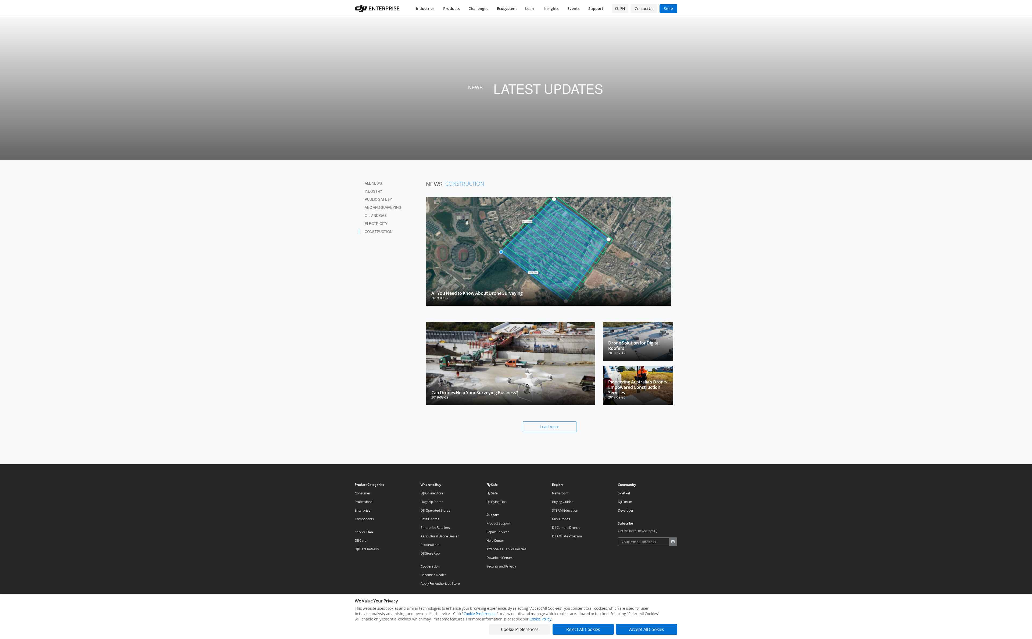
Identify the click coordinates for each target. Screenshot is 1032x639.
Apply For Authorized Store (440, 583)
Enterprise (362, 510)
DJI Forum (625, 502)
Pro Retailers (430, 545)
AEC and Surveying (383, 207)
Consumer (362, 493)
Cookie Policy (540, 619)
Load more (549, 426)
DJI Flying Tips (496, 502)
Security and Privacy (501, 566)
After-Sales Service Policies (506, 549)
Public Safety (378, 199)
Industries (425, 8)
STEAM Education (565, 510)
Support (595, 8)
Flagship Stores (432, 502)
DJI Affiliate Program (567, 536)
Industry (373, 191)
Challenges (478, 8)
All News (373, 183)
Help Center (495, 540)
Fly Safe (492, 493)
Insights (551, 8)
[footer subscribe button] (673, 541)
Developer (625, 510)
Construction (378, 231)
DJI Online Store (432, 493)
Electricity (376, 223)
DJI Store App (430, 553)
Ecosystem (507, 8)
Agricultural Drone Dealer (440, 536)
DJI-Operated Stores (435, 510)
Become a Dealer (433, 575)
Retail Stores (430, 519)
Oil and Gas (376, 215)
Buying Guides (562, 502)
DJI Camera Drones (566, 527)
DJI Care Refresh (367, 549)
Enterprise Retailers (435, 527)
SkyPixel (624, 493)
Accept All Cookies (646, 629)
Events (573, 8)
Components (364, 519)
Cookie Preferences (480, 613)
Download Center (499, 557)
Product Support (498, 523)
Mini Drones (561, 519)
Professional (364, 502)
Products (451, 8)
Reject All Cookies (583, 629)
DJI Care (361, 540)
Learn (530, 8)
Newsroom (560, 493)
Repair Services (497, 532)
